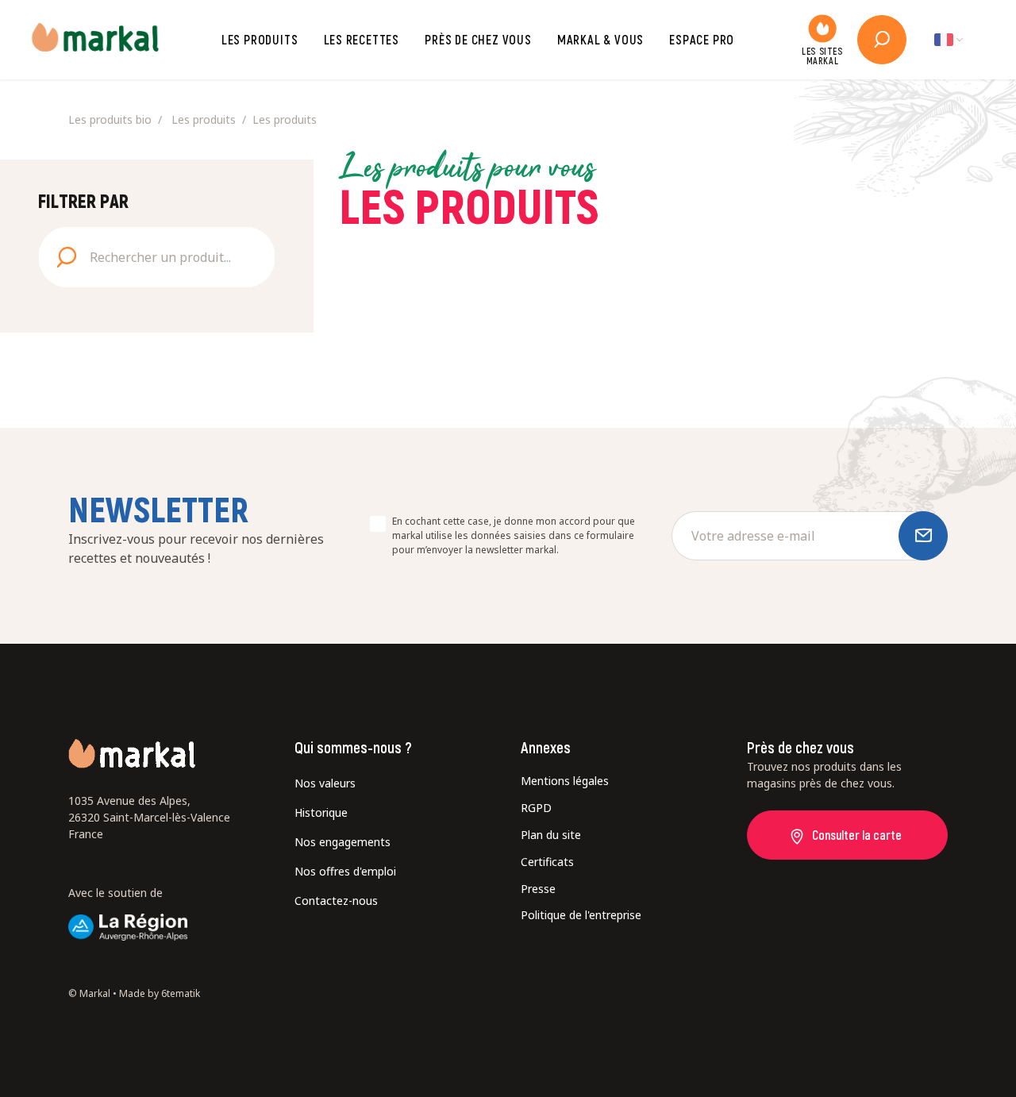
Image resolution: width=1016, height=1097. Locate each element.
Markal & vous (600, 39)
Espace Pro (701, 39)
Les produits (259, 39)
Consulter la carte (857, 834)
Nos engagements (342, 841)
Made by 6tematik (159, 993)
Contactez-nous (336, 900)
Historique (321, 812)
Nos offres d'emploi (345, 871)
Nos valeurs (325, 783)
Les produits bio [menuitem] (110, 119)
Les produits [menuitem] (203, 119)
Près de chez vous (478, 39)
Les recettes (362, 39)
